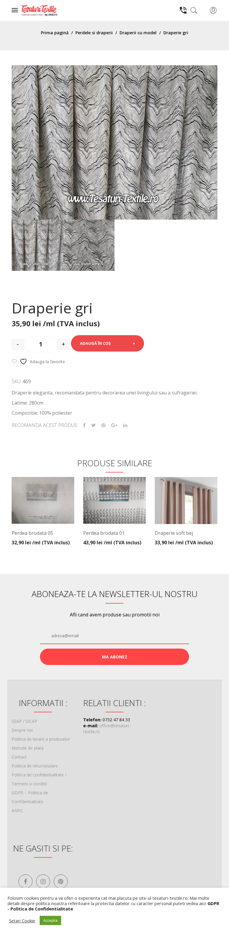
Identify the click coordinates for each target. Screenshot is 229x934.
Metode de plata (28, 748)
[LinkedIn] (125, 425)
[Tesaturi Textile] (39, 10)
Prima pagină (55, 32)
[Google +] (114, 425)
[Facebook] (84, 425)
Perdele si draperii (94, 32)
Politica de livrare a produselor (41, 739)
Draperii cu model (138, 32)
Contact (19, 757)
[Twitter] (93, 425)
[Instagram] (43, 881)
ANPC (17, 810)
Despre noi (22, 730)
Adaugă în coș (95, 343)
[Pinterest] (103, 425)
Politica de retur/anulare (35, 766)
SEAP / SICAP (24, 721)
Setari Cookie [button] (22, 920)
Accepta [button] (50, 920)
